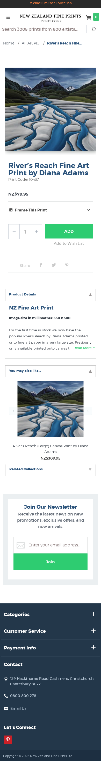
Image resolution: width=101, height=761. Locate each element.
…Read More (81, 348)
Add (69, 231)
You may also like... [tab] (25, 371)
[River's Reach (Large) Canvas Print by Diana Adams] (50, 410)
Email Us (18, 708)
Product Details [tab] (22, 294)
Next (88, 411)
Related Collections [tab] (26, 469)
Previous (13, 411)
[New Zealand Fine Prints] (50, 16)
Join (50, 561)
